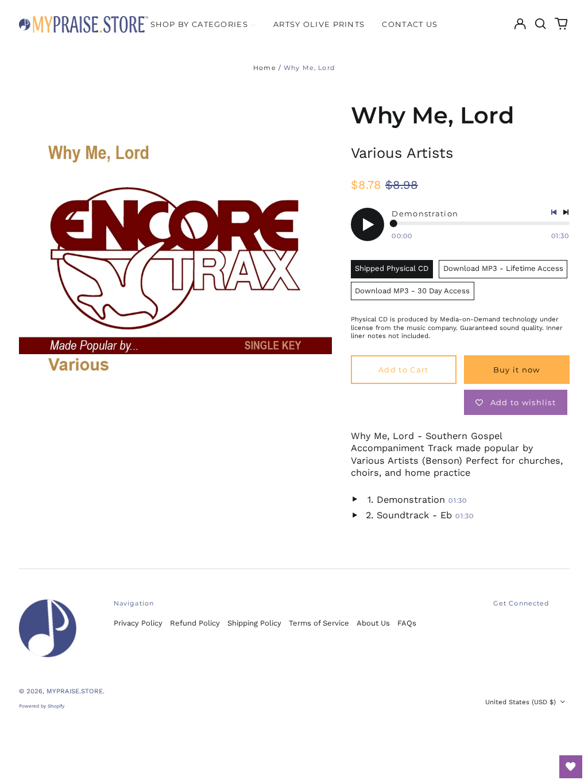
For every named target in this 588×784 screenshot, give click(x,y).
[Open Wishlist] (570, 766)
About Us (373, 623)
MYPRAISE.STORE (75, 691)
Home (264, 68)
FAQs (406, 623)
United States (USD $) (521, 702)
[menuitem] (203, 24)
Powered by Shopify (41, 706)
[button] (540, 23)
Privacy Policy (138, 623)
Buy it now (516, 369)
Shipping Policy (254, 623)
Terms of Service (319, 623)
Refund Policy (195, 623)
